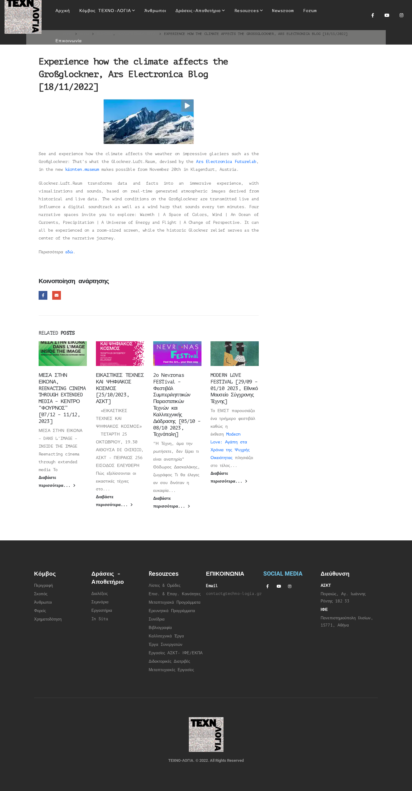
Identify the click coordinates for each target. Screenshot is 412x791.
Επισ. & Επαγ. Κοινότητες (175, 594)
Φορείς (40, 611)
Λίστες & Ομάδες (164, 585)
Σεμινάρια (100, 602)
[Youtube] (387, 15)
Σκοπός (40, 594)
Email (56, 295)
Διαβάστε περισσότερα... (56, 482)
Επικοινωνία (68, 41)
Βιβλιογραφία (160, 628)
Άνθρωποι (43, 602)
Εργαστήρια (101, 610)
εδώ (69, 252)
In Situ (99, 619)
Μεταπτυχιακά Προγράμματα (175, 602)
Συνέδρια (157, 619)
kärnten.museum (82, 169)
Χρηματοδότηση (48, 619)
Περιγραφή (43, 585)
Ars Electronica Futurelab (226, 161)
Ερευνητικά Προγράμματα (172, 611)
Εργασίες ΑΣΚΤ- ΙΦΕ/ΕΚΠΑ (176, 653)
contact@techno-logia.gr (233, 594)
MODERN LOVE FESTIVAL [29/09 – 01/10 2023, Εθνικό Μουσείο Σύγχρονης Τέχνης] (234, 388)
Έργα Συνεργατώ (164, 644)
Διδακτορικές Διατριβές (169, 661)
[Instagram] (401, 15)
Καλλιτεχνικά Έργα (166, 636)
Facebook (43, 295)
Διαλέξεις (99, 594)
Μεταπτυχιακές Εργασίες (171, 670)
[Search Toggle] (202, 30)
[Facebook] (372, 15)
